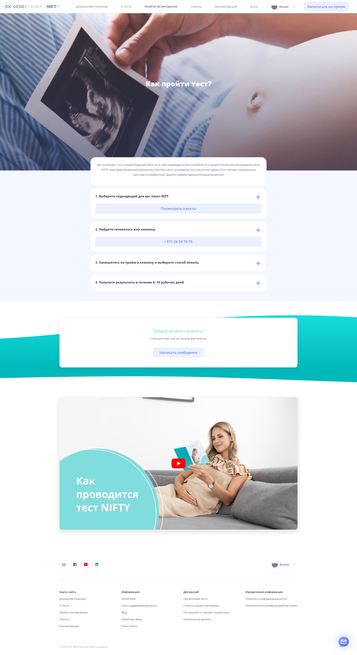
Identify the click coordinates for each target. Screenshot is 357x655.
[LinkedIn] (96, 564)
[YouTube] (85, 564)
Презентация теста (195, 599)
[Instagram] (64, 564)
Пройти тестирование (74, 612)
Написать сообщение (178, 352)
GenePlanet (128, 599)
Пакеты (64, 619)
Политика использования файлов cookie (271, 605)
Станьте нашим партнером (201, 605)
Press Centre (129, 626)
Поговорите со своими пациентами (206, 612)
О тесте (64, 605)
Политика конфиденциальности (266, 599)
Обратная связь (131, 619)
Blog (124, 612)
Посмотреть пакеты (178, 208)
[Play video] (178, 463)
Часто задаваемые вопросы (139, 605)
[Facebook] (74, 564)
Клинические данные (197, 619)
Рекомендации (69, 626)
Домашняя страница (73, 599)
